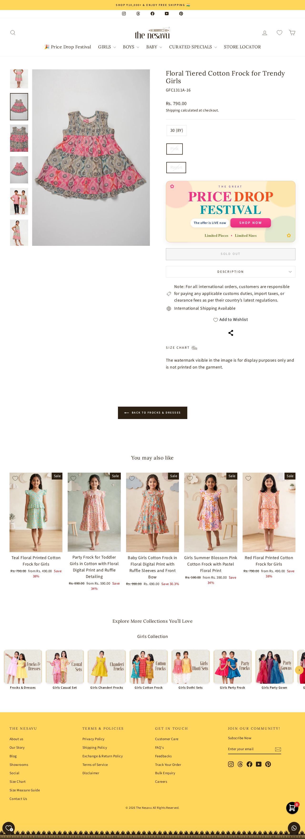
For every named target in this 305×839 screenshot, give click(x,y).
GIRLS (105, 47)
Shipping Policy (94, 747)
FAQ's (159, 747)
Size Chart (18, 781)
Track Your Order (168, 764)
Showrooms (19, 764)
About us (16, 739)
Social (15, 773)
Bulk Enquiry (165, 773)
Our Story (17, 747)
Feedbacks (163, 756)
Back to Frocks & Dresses (156, 413)
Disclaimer (90, 773)
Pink (174, 149)
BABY (152, 47)
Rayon (176, 167)
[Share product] (231, 333)
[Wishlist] (279, 32)
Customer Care (166, 739)
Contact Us (18, 798)
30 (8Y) (176, 130)
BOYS (129, 47)
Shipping (173, 110)
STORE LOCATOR (242, 47)
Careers (161, 781)
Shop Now (250, 222)
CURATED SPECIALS (191, 47)
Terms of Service (95, 764)
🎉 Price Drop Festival (67, 47)
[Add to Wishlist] (15, 478)
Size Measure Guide (25, 790)
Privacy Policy (93, 739)
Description (230, 271)
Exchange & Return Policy (102, 756)
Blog (13, 756)
